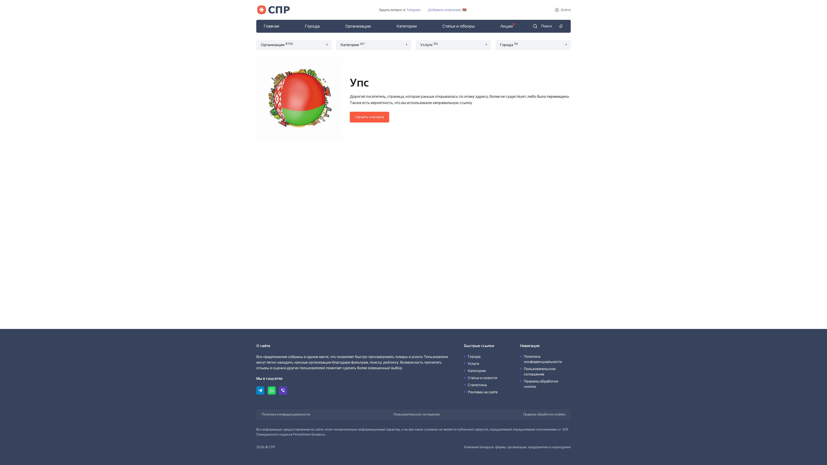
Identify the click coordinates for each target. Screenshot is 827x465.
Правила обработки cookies (544, 414)
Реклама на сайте (483, 392)
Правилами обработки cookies (321, 461)
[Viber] (283, 390)
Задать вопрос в (400, 10)
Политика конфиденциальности (286, 414)
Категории (477, 371)
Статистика (477, 385)
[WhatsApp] (272, 390)
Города (474, 356)
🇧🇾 (447, 10)
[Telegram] (260, 390)
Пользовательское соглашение (416, 414)
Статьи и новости (482, 378)
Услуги (473, 364)
